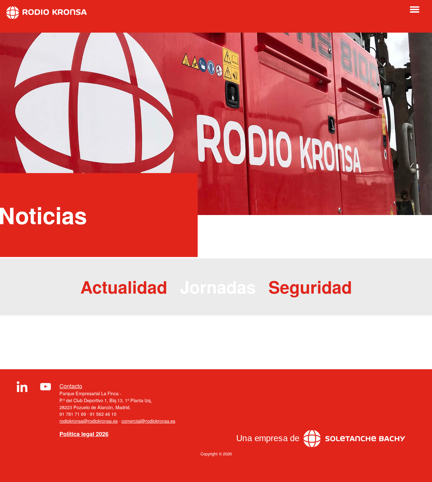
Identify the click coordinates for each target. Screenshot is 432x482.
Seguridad (310, 286)
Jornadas (218, 286)
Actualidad (123, 286)
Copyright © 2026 (216, 454)
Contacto (70, 386)
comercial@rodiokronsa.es (148, 420)
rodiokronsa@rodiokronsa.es (88, 420)
